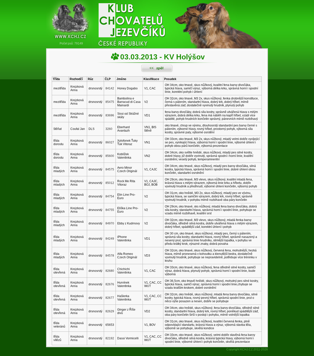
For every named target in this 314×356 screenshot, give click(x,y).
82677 (109, 298)
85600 (109, 156)
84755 (109, 210)
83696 (109, 115)
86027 (109, 142)
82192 (109, 338)
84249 (109, 238)
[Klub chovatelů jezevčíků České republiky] (157, 21)
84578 (109, 255)
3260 (108, 129)
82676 (109, 284)
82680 (109, 271)
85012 (109, 183)
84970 (109, 223)
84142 (109, 88)
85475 (109, 102)
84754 (109, 196)
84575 (109, 169)
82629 (109, 311)
